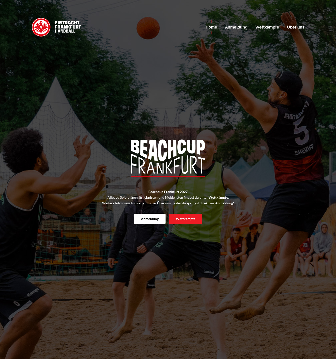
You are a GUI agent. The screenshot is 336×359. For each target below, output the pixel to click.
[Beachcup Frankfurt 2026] (56, 27)
